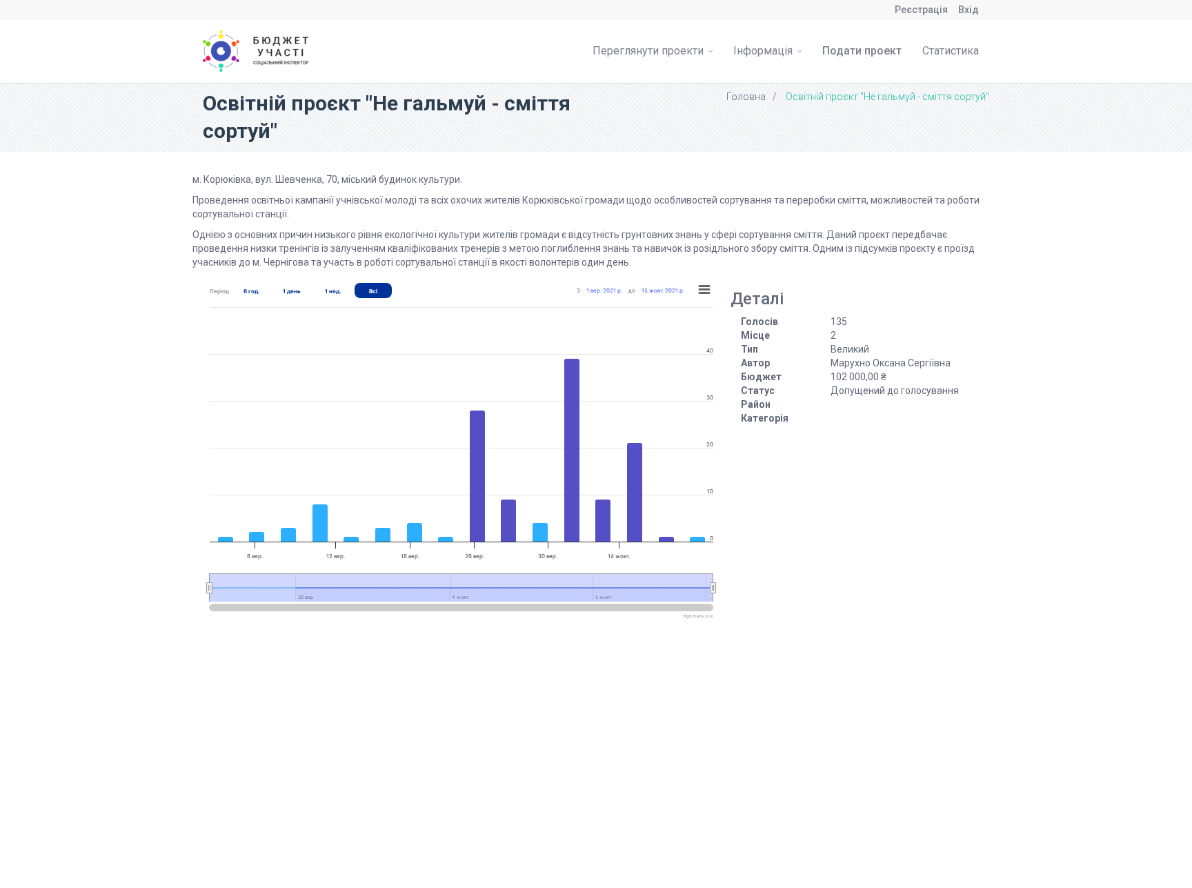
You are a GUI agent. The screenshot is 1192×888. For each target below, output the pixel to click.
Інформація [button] (764, 50)
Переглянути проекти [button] (649, 50)
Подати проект (862, 50)
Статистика (950, 50)
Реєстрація (921, 9)
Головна (746, 96)
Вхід (968, 9)
